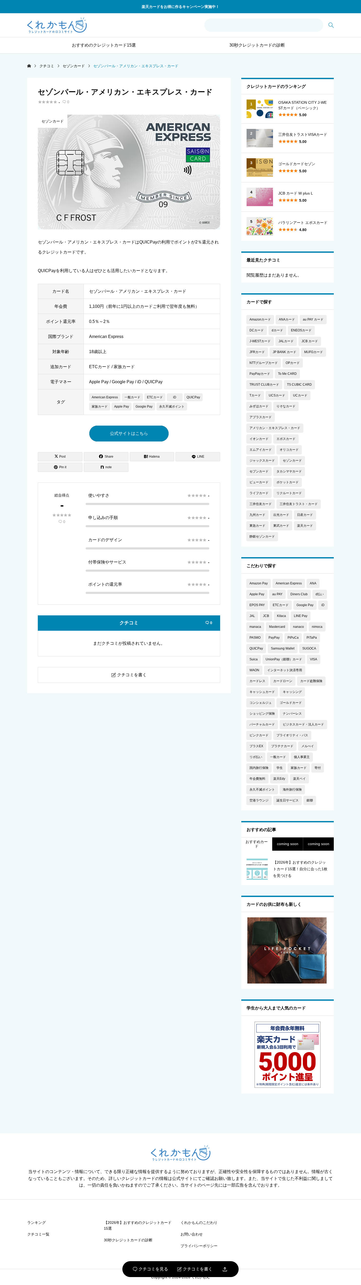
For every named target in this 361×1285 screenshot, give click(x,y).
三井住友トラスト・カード (299, 504)
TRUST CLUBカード (264, 384)
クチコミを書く (194, 1269)
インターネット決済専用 (284, 670)
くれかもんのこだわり (199, 1222)
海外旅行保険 (292, 789)
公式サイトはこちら (129, 433)
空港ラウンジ (259, 800)
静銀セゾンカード (262, 536)
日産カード (305, 515)
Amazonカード (260, 319)
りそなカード (285, 406)
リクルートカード (289, 493)
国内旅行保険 (259, 768)
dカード (277, 330)
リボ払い (255, 757)
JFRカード (257, 352)
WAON (254, 670)
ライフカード (259, 493)
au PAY (277, 594)
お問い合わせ (192, 1234)
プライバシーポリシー (199, 1246)
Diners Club (299, 594)
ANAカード (287, 319)
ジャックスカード (262, 460)
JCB (266, 616)
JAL (252, 616)
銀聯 (310, 800)
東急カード (257, 525)
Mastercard (277, 627)
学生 (279, 768)
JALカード (286, 341)
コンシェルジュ (260, 703)
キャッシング (292, 692)
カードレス (257, 681)
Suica (253, 659)
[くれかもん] (57, 25)
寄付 (317, 768)
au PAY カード (313, 319)
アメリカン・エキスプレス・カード (274, 428)
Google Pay (144, 406)
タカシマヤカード (289, 471)
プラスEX (256, 746)
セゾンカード (52, 121)
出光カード (281, 515)
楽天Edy (279, 779)
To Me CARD (287, 374)
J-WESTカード (260, 341)
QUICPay (193, 397)
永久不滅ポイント (171, 406)
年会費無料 (257, 779)
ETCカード (155, 397)
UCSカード (277, 395)
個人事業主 (302, 757)
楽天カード (305, 525)
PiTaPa (312, 637)
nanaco (298, 627)
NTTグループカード (263, 363)
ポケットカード (287, 482)
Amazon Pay (258, 583)
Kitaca (281, 616)
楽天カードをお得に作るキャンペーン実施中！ (180, 6)
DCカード (256, 330)
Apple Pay (121, 406)
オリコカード (289, 450)
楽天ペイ (299, 779)
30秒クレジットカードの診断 (257, 45)
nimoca (317, 627)
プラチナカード (282, 746)
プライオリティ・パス (292, 735)
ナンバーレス (292, 713)
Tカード (255, 395)
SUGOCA (309, 648)
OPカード (293, 363)
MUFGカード (313, 352)
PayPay (274, 637)
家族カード (100, 406)
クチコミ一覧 (38, 1234)
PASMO (255, 637)
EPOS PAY (257, 605)
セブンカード (259, 471)
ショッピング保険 (262, 713)
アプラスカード (260, 417)
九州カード (257, 515)
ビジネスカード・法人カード (303, 724)
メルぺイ (307, 746)
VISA (313, 659)
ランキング (36, 1222)
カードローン (282, 681)
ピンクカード (259, 735)
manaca (255, 627)
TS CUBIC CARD (299, 384)
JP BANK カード (284, 352)
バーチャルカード (262, 724)
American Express (105, 397)
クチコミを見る (150, 1269)
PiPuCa (293, 637)
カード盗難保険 (311, 681)
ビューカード (259, 482)
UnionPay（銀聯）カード (284, 659)
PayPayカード (259, 374)
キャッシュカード (262, 692)
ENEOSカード (301, 330)
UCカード (300, 395)
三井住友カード (260, 504)
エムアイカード (260, 450)
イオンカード (259, 439)
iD (174, 397)
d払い (320, 594)
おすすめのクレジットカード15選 (104, 45)
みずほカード (259, 406)
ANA (313, 583)
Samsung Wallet (282, 648)
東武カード (281, 525)
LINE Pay (300, 616)
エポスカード (285, 439)
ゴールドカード (291, 703)
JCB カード (310, 341)
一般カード (132, 397)
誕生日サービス (287, 800)
